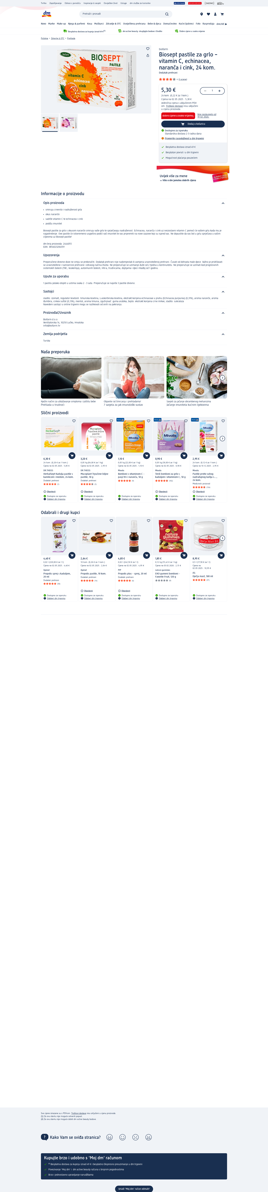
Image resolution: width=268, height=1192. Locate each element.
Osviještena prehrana (134, 24)
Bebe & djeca (154, 24)
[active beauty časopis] (220, 3)
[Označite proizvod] (147, 48)
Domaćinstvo (170, 24)
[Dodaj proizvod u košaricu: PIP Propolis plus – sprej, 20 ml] (146, 555)
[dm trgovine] (201, 14)
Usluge (124, 3)
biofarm (163, 49)
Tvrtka (43, 3)
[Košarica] (222, 14)
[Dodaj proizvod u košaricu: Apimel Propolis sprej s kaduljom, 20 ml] (72, 555)
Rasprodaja (208, 24)
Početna (44, 38)
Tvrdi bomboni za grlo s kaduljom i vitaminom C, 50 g (170, 475)
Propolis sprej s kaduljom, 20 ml (57, 575)
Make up (61, 24)
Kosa (89, 24)
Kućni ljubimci (186, 24)
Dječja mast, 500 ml (203, 576)
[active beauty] (179, 3)
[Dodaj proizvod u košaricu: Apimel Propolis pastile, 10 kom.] (109, 555)
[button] (109, 1137)
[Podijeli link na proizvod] (147, 55)
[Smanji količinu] (205, 90)
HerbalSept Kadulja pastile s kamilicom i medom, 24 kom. (58, 475)
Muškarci (99, 24)
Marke (51, 24)
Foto (198, 24)
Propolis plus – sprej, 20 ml (132, 574)
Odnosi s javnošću (72, 3)
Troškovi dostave (174, 106)
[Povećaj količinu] (219, 90)
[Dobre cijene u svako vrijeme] (195, 3)
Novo (43, 24)
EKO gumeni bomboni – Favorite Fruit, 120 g (167, 575)
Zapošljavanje (55, 3)
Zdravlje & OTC (113, 24)
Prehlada (71, 38)
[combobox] (125, 14)
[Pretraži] (167, 14)
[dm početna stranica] (46, 14)
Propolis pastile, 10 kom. (93, 574)
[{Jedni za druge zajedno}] (209, 3)
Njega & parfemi (76, 24)
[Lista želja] (208, 14)
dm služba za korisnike (140, 3)
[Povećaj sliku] (96, 79)
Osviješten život (110, 3)
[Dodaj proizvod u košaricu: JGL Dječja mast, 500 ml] (221, 555)
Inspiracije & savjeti (92, 3)
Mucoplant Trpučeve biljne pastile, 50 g (94, 475)
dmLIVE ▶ (222, 24)
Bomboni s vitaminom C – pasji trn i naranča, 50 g (131, 475)
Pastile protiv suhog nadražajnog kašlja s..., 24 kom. (205, 477)
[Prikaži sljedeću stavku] (222, 377)
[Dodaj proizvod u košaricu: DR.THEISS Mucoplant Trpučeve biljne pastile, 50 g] (109, 455)
